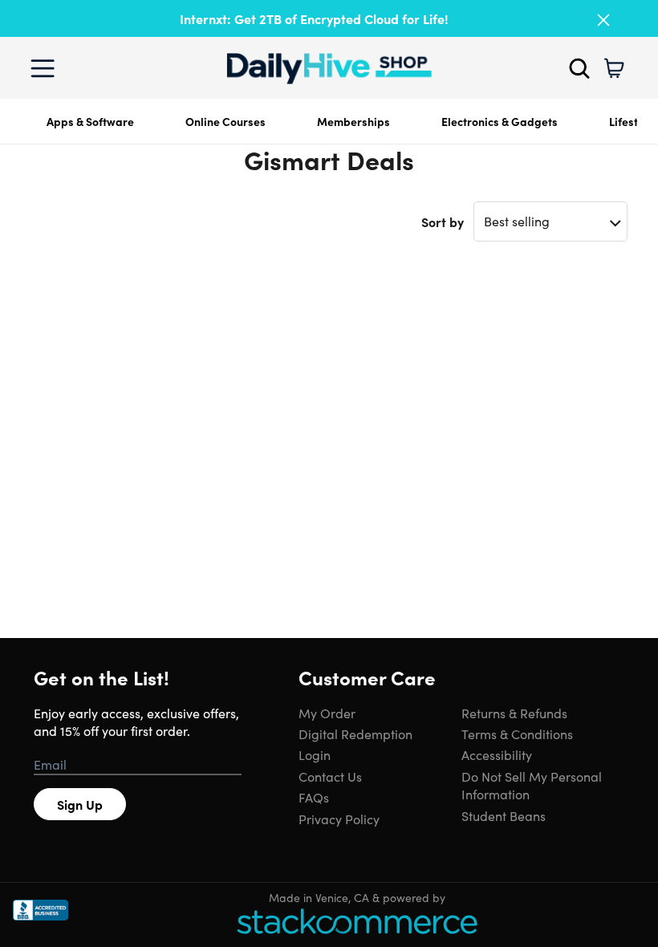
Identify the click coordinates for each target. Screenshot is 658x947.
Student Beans (503, 815)
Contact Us (330, 776)
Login (315, 754)
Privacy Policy (339, 818)
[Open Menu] (46, 68)
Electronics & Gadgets (499, 121)
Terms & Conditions (517, 733)
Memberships (353, 121)
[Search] (579, 68)
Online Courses (225, 121)
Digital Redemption (355, 733)
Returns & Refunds (514, 712)
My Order (327, 712)
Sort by (442, 221)
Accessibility (496, 754)
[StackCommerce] (357, 921)
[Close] (603, 20)
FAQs (314, 797)
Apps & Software (90, 121)
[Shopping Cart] (614, 68)
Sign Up (80, 804)
